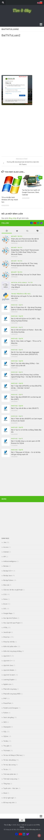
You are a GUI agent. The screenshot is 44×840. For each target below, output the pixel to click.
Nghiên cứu (7, 684)
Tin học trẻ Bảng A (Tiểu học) (21, 293)
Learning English (8, 679)
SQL (4, 731)
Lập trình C (7, 656)
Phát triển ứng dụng (9, 689)
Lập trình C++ (8, 661)
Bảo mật (14, 236)
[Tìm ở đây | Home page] (22, 10)
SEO (5, 722)
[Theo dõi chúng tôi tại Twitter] (41, 223)
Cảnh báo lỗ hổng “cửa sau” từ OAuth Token (26, 274)
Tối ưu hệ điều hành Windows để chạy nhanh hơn (10, 199)
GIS (4, 608)
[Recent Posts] (7, 231)
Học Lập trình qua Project (11, 623)
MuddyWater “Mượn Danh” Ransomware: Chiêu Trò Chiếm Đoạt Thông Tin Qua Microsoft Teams (25, 252)
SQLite (21, 305)
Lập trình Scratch (9, 675)
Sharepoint (7, 727)
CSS (5, 594)
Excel (5, 604)
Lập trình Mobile (8, 670)
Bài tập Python (8, 580)
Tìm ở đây (7, 825)
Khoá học (14, 305)
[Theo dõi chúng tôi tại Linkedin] (38, 223)
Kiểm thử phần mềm (10, 646)
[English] (38, 3)
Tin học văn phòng (9, 760)
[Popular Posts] (17, 231)
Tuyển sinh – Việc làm (10, 788)
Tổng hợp (6, 783)
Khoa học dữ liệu (9, 642)
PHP (5, 698)
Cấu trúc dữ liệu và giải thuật (12, 590)
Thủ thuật (6, 750)
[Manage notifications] (39, 835)
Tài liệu (5, 741)
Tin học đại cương (9, 765)
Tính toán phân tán (9, 774)
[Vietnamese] (41, 3)
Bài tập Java (7, 575)
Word (5, 793)
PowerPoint (7, 703)
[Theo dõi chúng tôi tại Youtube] (34, 223)
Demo (5, 599)
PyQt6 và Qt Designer (10, 708)
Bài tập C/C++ (8, 571)
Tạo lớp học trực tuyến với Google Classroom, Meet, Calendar (31, 192)
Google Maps (7, 613)
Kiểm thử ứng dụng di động (12, 651)
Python (5, 713)
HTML (5, 627)
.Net (4, 542)
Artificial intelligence (19, 282)
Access (5, 547)
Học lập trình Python (10, 618)
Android (5, 552)
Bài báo (5, 566)
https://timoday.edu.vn (33, 829)
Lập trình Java (8, 665)
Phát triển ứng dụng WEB (11, 694)
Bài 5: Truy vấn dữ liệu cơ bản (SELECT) (25, 408)
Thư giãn (6, 746)
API (4, 556)
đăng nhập (12, 218)
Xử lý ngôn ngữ (8, 798)
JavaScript (7, 632)
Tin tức (19, 236)
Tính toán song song (10, 779)
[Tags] (37, 231)
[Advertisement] (22, 56)
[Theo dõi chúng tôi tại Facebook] (31, 223)
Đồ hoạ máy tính (8, 802)
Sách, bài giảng (8, 717)
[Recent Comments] (27, 231)
